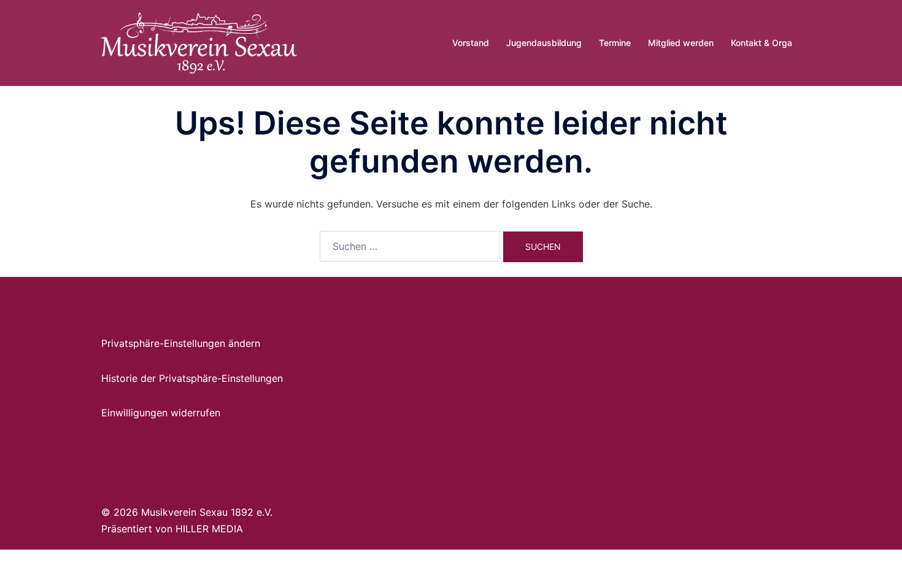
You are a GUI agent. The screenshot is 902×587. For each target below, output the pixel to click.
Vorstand (470, 42)
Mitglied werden (681, 42)
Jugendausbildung (544, 42)
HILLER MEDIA (209, 529)
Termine (615, 42)
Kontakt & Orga (761, 42)
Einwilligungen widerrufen (160, 412)
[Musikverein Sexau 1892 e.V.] (199, 42)
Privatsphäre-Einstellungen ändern (180, 343)
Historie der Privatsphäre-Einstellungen (192, 378)
